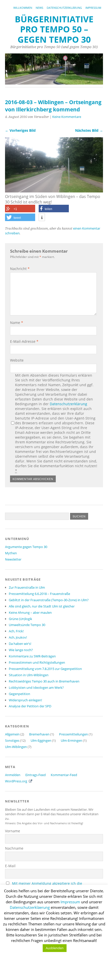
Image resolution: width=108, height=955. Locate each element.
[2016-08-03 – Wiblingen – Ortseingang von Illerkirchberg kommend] (54, 191)
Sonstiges (12, 740)
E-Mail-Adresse (24, 341)
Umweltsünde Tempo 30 (27, 625)
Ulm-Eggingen (41, 740)
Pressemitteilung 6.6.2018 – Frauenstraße (39, 593)
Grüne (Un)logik (20, 619)
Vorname (12, 831)
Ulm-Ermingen (71, 740)
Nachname (14, 848)
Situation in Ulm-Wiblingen (28, 675)
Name (16, 322)
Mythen (11, 553)
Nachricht (20, 268)
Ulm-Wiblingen (16, 746)
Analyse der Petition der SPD (30, 706)
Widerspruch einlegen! (25, 700)
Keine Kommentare (66, 116)
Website (17, 360)
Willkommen (22, 8)
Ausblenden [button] (55, 948)
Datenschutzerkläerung (30, 907)
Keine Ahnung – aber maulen (30, 612)
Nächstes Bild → (89, 130)
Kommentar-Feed (64, 775)
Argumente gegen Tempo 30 (26, 546)
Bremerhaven (39, 734)
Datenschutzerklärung (64, 8)
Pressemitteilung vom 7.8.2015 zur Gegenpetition (45, 668)
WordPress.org (16, 781)
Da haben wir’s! (20, 643)
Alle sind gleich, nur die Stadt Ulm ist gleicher (42, 606)
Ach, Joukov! (18, 637)
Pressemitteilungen (73, 734)
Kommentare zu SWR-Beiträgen (32, 656)
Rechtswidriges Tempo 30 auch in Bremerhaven (44, 681)
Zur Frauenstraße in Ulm (27, 587)
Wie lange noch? (21, 650)
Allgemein (12, 734)
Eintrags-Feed (35, 775)
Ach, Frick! (16, 631)
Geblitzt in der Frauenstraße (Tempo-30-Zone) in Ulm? (49, 600)
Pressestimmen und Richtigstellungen (37, 662)
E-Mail (10, 865)
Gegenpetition (19, 694)
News (39, 8)
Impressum (93, 8)
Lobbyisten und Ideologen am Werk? (36, 687)
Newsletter (13, 559)
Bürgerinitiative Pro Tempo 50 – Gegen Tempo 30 (54, 29)
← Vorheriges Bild (20, 130)
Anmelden (12, 775)
